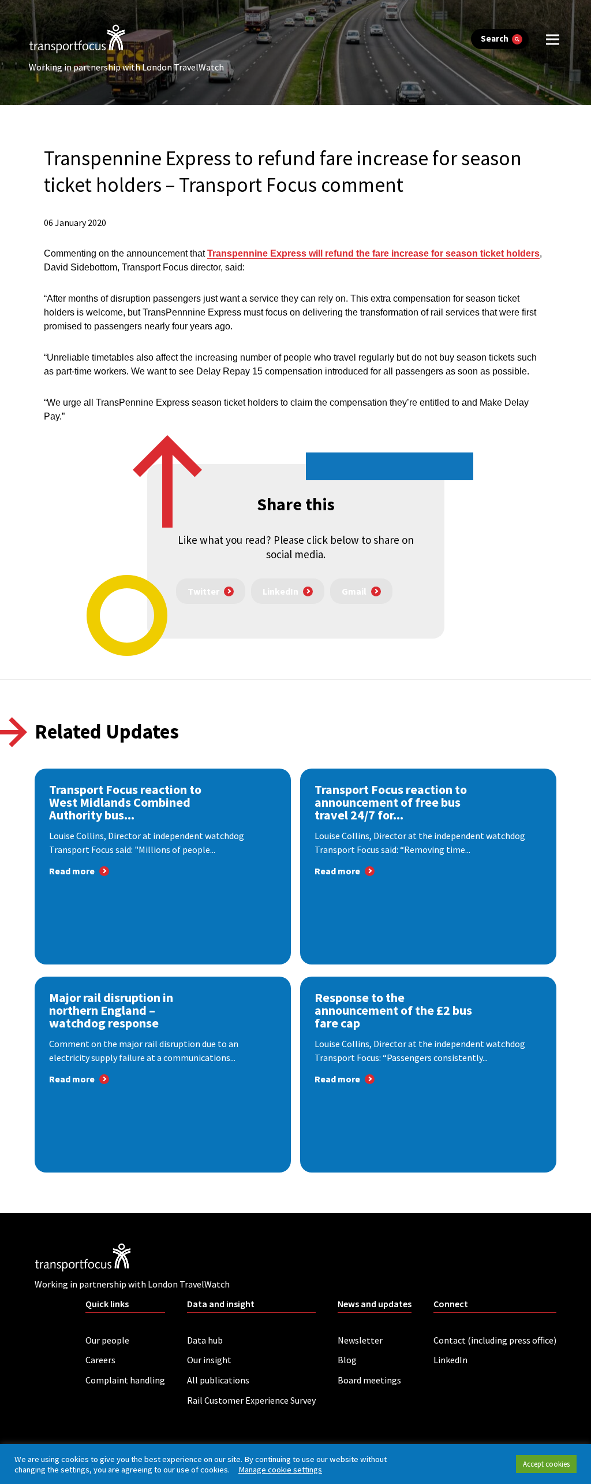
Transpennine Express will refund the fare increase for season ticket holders (373, 253)
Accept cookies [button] (546, 1464)
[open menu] (552, 39)
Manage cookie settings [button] (280, 1469)
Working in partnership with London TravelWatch (126, 67)
